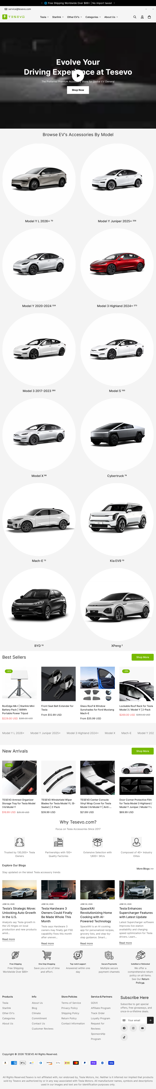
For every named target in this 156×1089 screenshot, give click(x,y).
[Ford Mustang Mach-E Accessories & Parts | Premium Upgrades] (39, 519)
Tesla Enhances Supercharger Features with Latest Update (136, 913)
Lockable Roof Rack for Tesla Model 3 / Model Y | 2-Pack (136, 707)
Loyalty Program (100, 1018)
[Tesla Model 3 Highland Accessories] (117, 264)
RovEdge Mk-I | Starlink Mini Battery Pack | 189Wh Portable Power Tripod (18, 709)
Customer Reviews (42, 1028)
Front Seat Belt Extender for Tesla (57, 707)
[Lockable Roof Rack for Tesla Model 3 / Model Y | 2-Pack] (136, 684)
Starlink (56, 17)
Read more (8, 939)
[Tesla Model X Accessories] (39, 434)
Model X (39, 476)
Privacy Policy (69, 1008)
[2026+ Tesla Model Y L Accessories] (39, 179)
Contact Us (38, 1023)
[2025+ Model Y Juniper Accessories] (117, 179)
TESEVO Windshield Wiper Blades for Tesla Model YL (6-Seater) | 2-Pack (58, 803)
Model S (117, 391)
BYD (39, 646)
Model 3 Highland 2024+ (117, 306)
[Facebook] (124, 1028)
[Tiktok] (124, 1037)
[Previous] (41, 3)
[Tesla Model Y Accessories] (39, 264)
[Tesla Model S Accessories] (117, 349)
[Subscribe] (150, 1020)
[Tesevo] (13, 17)
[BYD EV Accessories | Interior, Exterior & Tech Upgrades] (39, 604)
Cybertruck (117, 476)
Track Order (98, 1013)
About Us (109, 17)
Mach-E (39, 561)
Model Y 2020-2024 (39, 306)
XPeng (117, 646)
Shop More (142, 657)
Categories (91, 17)
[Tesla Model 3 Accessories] (39, 349)
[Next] (114, 3)
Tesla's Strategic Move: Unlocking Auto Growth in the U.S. (19, 913)
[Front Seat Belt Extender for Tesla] (58, 684)
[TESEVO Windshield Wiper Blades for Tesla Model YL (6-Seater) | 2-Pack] (58, 778)
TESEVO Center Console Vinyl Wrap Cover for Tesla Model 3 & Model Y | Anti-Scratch (95, 803)
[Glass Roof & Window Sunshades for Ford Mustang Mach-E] (97, 684)
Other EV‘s (73, 17)
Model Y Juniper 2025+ (117, 221)
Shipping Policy (70, 1013)
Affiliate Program (101, 1008)
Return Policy (69, 1018)
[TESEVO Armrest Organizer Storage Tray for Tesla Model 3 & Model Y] (19, 778)
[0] (149, 17)
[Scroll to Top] (150, 1072)
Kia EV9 (117, 561)
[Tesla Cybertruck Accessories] (117, 434)
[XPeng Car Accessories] (117, 604)
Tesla (43, 17)
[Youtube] (142, 1028)
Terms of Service (71, 1002)
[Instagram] (133, 1028)
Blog (34, 1008)
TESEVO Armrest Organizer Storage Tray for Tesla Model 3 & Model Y (18, 803)
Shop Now (78, 89)
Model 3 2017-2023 (39, 391)
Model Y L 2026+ (39, 221)
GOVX (94, 1002)
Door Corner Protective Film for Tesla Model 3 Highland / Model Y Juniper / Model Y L (135, 803)
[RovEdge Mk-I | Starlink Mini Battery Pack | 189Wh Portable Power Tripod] (19, 684)
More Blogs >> (145, 868)
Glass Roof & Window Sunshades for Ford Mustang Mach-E (97, 709)
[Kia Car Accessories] (117, 519)
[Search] (135, 17)
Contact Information (73, 1023)
